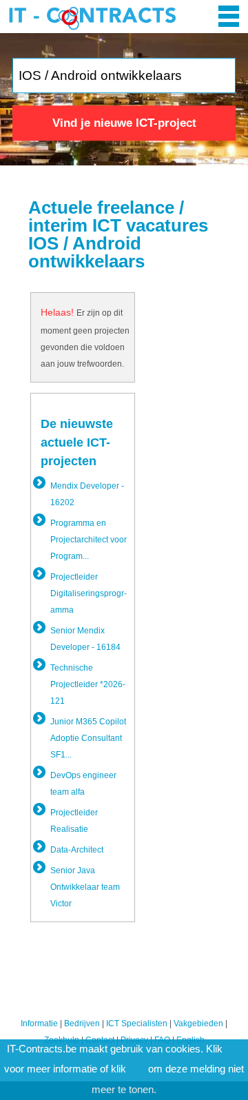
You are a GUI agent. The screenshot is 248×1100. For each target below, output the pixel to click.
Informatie (39, 1023)
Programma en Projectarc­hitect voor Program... (88, 539)
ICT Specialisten (136, 1023)
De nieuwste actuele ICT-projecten (77, 442)
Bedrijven (82, 1023)
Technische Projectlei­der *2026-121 (87, 684)
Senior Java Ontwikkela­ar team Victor (85, 887)
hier (233, 1049)
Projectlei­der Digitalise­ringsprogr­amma (88, 593)
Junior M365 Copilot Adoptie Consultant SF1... (88, 738)
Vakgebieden (198, 1023)
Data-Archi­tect (76, 850)
